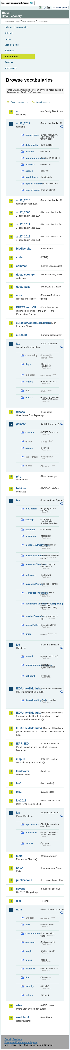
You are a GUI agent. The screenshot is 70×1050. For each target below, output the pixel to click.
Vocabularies (11, 56)
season (29, 171)
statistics (30, 968)
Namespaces (10, 68)
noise (19, 868)
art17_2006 (23, 212)
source (29, 448)
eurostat (21, 335)
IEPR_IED (22, 743)
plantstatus (31, 832)
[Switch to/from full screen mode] (50, 7)
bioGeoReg (31, 508)
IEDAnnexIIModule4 (28, 728)
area (27, 924)
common (22, 265)
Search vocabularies (19, 102)
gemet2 (21, 424)
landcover (22, 771)
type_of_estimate (32, 183)
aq (17, 111)
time (27, 977)
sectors (29, 843)
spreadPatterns (32, 625)
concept (29, 432)
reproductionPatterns (32, 593)
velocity (29, 986)
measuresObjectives (32, 564)
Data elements (11, 45)
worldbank (23, 1017)
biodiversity (23, 248)
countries (30, 529)
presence (30, 164)
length (28, 951)
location (29, 151)
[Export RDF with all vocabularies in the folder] (61, 127)
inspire (20, 759)
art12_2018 (23, 200)
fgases (20, 412)
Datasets (8, 33)
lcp (18, 812)
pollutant (30, 676)
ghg (18, 476)
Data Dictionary (28, 21)
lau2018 (21, 800)
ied (18, 644)
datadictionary (25, 274)
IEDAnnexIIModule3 (28, 712)
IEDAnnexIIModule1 (28, 688)
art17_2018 (23, 236)
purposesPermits (32, 584)
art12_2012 (23, 123)
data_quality (31, 145)
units (28, 634)
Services (8, 62)
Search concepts (43, 102)
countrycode (32, 135)
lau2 (19, 791)
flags (28, 364)
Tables (7, 39)
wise (19, 1005)
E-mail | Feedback (13, 1039)
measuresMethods (32, 555)
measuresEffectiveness (32, 545)
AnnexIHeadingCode (32, 700)
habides (21, 488)
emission (30, 942)
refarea (29, 381)
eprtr (19, 295)
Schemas (9, 50)
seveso (20, 888)
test (18, 900)
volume (29, 995)
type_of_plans (32, 190)
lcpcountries (32, 824)
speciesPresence (32, 616)
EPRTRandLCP (26, 307)
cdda (19, 257)
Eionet (17, 21)
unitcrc (29, 397)
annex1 (29, 656)
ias (18, 500)
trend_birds (31, 177)
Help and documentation (16, 27)
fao (18, 343)
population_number (32, 158)
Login (44, 7)
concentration (32, 933)
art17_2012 (23, 224)
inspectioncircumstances (32, 665)
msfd (19, 856)
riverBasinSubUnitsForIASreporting (32, 603)
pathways (30, 575)
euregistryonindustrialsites (28, 322)
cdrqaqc (29, 519)
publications (24, 880)
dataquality (23, 286)
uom (19, 909)
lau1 (19, 783)
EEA (18, 3)
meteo (28, 960)
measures (30, 536)
